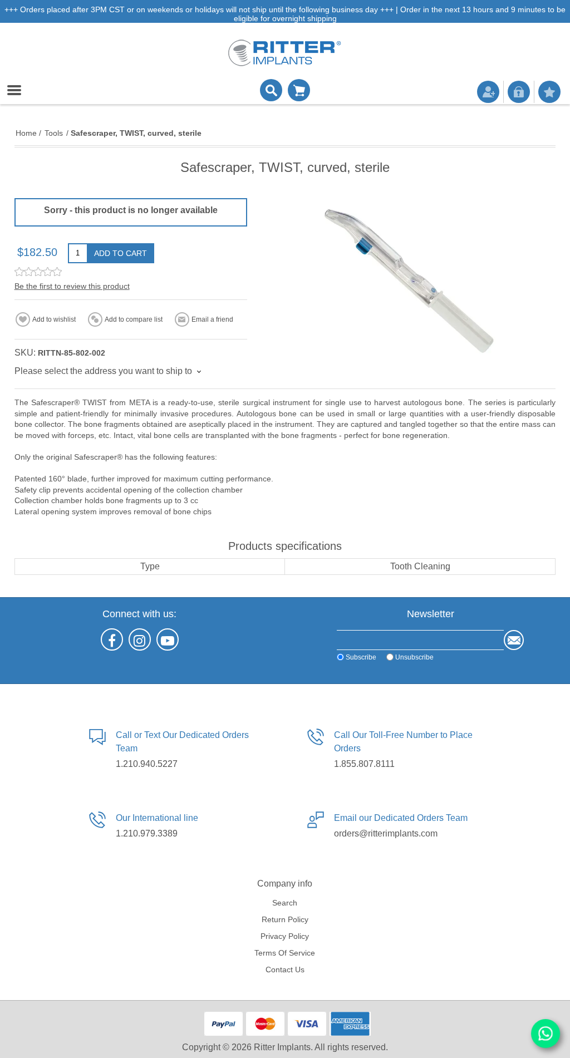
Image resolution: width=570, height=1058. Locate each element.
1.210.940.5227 (147, 764)
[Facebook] (112, 639)
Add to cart (120, 253)
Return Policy (285, 919)
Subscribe (361, 657)
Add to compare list (134, 319)
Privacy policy (285, 936)
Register (488, 92)
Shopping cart (299, 90)
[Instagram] (140, 639)
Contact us (285, 969)
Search (284, 902)
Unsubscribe (414, 657)
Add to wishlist (54, 319)
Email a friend (212, 319)
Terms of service (284, 952)
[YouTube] (167, 639)
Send (514, 640)
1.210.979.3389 (147, 833)
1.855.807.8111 (364, 764)
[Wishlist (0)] (549, 92)
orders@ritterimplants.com (386, 833)
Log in (519, 92)
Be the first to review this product (72, 286)
